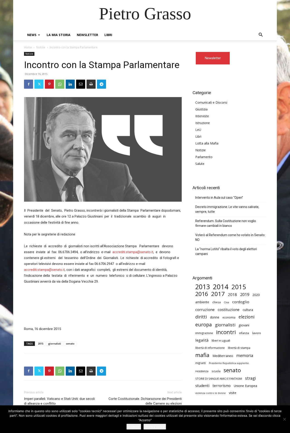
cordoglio (240, 301)
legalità (201, 340)
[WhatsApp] (59, 84)
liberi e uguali (221, 340)
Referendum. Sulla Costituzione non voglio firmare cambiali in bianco (225, 223)
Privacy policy (154, 426)
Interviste (202, 116)
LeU (198, 129)
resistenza (201, 371)
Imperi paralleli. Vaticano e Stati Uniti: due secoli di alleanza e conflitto (59, 401)
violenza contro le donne (210, 393)
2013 (202, 286)
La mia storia (58, 35)
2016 (201, 293)
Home (28, 47)
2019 (244, 294)
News (31, 35)
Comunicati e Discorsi (211, 102)
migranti (200, 363)
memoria (244, 355)
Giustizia (201, 109)
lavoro (256, 333)
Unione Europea (245, 386)
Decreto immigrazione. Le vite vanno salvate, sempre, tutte (227, 209)
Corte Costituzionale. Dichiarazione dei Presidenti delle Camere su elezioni (145, 401)
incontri (226, 332)
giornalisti (54, 343)
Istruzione (202, 123)
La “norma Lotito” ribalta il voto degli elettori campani (226, 251)
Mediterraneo (223, 356)
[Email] (80, 84)
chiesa (216, 302)
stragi (250, 378)
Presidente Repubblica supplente (229, 363)
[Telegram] (101, 84)
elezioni (246, 317)
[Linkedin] (70, 84)
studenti (202, 385)
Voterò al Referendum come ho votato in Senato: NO (230, 237)
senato (70, 343)
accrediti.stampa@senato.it (132, 252)
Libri (108, 35)
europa (203, 324)
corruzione (205, 309)
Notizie (40, 47)
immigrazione (204, 333)
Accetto (133, 426)
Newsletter (87, 35)
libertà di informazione (210, 348)
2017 (218, 293)
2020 (256, 294)
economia (228, 317)
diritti (201, 316)
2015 (40, 343)
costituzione (228, 309)
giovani (244, 325)
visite (232, 393)
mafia (202, 354)
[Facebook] (28, 84)
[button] (260, 35)
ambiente (202, 302)
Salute (199, 163)
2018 (232, 294)
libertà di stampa (239, 348)
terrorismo (222, 385)
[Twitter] (39, 84)
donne (214, 317)
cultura (248, 309)
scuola (216, 371)
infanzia (244, 333)
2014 (220, 286)
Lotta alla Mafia (206, 143)
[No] (284, 419)
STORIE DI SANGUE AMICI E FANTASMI (218, 378)
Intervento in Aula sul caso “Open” (219, 197)
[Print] (91, 84)
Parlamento (204, 157)
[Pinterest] (49, 84)
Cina (226, 302)
